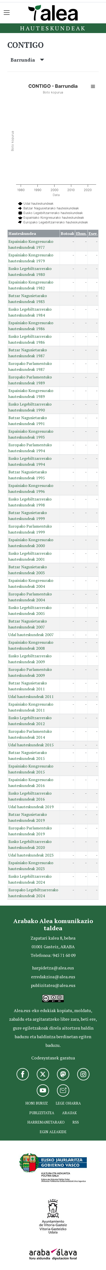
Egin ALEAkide (53, 1131)
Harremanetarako (46, 1122)
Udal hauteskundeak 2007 (31, 634)
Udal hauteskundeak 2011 (31, 696)
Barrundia (25, 60)
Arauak (69, 1112)
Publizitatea (41, 1112)
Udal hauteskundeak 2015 (31, 745)
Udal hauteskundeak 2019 (31, 806)
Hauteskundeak (53, 28)
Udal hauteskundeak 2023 (31, 855)
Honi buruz (36, 1103)
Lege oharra (68, 1103)
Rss (75, 1122)
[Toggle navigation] (6, 12)
